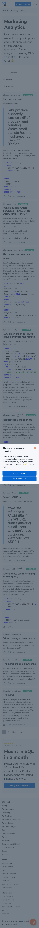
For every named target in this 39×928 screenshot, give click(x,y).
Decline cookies (19, 473)
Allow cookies (19, 479)
